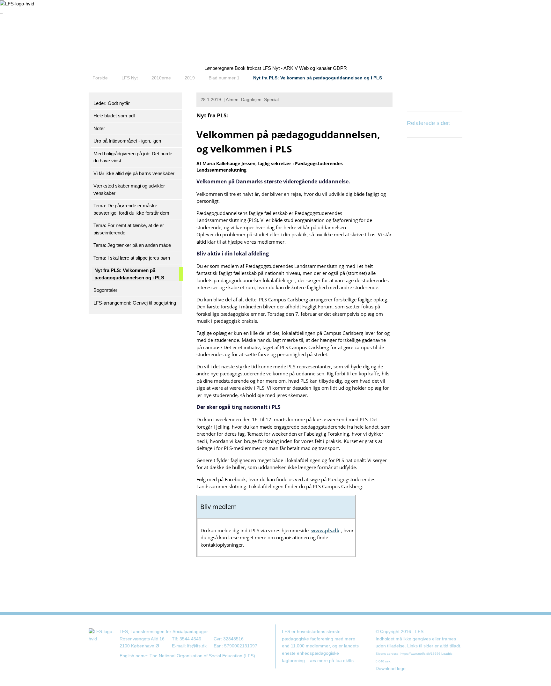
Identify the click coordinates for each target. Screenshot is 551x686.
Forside (100, 77)
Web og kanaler (315, 68)
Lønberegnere (218, 68)
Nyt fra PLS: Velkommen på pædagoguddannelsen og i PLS (317, 77)
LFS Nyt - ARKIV (280, 68)
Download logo (391, 668)
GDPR (340, 68)
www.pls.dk (325, 530)
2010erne (161, 77)
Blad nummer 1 (224, 77)
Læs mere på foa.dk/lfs (330, 660)
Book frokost (248, 68)
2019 (190, 77)
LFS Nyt (129, 77)
